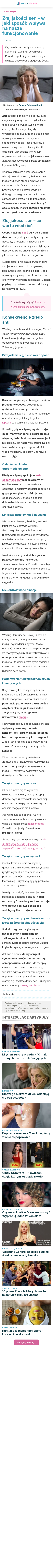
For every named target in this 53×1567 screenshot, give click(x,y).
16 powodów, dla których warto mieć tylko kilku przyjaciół (24, 1293)
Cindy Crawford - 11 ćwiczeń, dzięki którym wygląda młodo (22, 1174)
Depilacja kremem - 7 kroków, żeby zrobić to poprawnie (26, 1135)
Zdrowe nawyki (9, 11)
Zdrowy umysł (9, 1288)
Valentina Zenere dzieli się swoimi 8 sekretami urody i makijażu (25, 1253)
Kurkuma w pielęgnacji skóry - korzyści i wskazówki (23, 1332)
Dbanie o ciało (9, 1328)
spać (25, 232)
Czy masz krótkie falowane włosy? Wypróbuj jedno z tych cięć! (26, 1214)
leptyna (6, 422)
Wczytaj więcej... (26, 1342)
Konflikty (7, 1091)
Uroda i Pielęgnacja (12, 1130)
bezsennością (35, 823)
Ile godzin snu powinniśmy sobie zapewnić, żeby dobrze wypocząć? (24, 844)
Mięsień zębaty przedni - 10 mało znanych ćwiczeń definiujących (24, 1056)
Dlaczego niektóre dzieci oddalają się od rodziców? (25, 1095)
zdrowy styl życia (29, 985)
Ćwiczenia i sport (11, 1051)
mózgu (23, 717)
